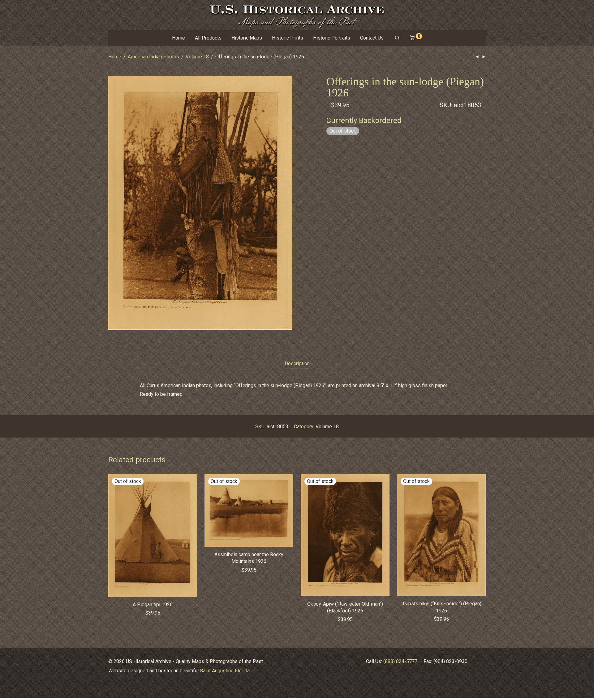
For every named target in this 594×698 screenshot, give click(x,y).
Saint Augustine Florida (225, 671)
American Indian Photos (153, 57)
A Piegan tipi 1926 (153, 604)
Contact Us (372, 38)
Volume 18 (197, 57)
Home (178, 38)
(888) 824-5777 (400, 661)
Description (297, 363)
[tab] (297, 364)
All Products (208, 38)
